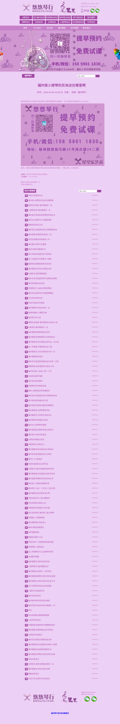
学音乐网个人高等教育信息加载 (40, 542)
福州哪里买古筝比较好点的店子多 (41, 581)
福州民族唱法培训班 (36, 283)
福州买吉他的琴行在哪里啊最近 (40, 293)
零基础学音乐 (33, 674)
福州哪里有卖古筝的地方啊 (39, 493)
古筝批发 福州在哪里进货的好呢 (41, 469)
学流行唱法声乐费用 (36, 303)
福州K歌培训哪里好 (36, 527)
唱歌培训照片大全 (35, 537)
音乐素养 (91, 17)
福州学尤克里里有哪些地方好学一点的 (43, 361)
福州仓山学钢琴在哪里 (37, 425)
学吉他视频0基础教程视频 (38, 615)
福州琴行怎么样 (34, 317)
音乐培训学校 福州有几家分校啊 (41, 513)
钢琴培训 (26, 22)
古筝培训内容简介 (35, 635)
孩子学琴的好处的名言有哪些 (40, 586)
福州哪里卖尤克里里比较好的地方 (41, 474)
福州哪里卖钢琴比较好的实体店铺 (41, 576)
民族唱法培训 (52, 17)
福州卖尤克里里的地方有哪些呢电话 (42, 396)
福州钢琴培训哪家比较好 (38, 420)
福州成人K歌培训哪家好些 (38, 483)
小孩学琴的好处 (34, 620)
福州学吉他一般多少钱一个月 (40, 371)
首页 (25, 28)
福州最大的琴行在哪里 (37, 244)
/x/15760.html (32, 176)
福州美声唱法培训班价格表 (39, 601)
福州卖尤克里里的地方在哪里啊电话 (42, 230)
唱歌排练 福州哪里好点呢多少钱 (41, 366)
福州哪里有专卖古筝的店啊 (39, 669)
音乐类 (50, 28)
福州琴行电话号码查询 (37, 435)
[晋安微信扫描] (87, 699)
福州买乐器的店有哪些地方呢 (40, 640)
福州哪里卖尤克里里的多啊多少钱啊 (42, 644)
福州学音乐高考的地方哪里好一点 (41, 605)
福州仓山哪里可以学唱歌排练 (40, 220)
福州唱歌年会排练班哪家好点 (40, 649)
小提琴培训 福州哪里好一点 (39, 210)
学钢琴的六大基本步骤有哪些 (40, 288)
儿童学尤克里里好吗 (36, 591)
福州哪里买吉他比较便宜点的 (40, 269)
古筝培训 (52, 22)
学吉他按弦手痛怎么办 (37, 503)
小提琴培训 (65, 22)
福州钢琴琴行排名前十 (37, 522)
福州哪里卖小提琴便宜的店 (39, 410)
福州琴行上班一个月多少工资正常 (41, 488)
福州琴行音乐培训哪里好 (60, 713)
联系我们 (86, 28)
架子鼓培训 (78, 17)
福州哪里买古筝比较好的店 (39, 562)
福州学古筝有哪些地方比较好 (40, 454)
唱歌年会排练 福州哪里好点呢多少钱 (42, 322)
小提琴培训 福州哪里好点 (38, 566)
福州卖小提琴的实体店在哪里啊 (40, 200)
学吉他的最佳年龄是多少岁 (39, 239)
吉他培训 (39, 22)
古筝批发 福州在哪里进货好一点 (41, 664)
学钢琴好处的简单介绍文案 (39, 508)
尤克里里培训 (78, 22)
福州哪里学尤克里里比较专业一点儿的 (43, 342)
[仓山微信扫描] (94, 699)
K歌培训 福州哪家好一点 (38, 327)
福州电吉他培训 (34, 596)
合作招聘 (74, 28)
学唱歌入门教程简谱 (36, 518)
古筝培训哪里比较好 (36, 439)
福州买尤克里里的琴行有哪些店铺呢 (42, 278)
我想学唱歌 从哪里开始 (37, 313)
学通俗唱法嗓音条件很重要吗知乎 (41, 625)
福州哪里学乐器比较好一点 (39, 308)
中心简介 (37, 28)
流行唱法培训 (39, 17)
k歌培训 (25, 17)
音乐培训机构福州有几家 (38, 400)
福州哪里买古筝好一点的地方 (40, 571)
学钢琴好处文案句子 (36, 444)
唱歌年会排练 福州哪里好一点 (30, 182)
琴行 (30, 610)
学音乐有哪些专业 (27, 184)
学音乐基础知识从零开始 (38, 464)
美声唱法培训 (65, 17)
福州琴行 (28, 76)
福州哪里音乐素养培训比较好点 (40, 430)
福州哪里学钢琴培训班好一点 (40, 235)
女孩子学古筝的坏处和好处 (39, 679)
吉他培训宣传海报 (35, 376)
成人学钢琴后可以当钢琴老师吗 (40, 552)
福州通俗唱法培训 (35, 357)
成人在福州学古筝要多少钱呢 (40, 259)
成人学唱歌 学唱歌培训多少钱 (40, 347)
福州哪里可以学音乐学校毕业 (40, 415)
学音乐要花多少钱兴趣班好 (39, 498)
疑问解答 (62, 28)
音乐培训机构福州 (35, 381)
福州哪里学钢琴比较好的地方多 (40, 479)
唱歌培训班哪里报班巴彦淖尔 (40, 264)
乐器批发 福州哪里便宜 (37, 274)
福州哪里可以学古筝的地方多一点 (41, 352)
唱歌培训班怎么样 (35, 225)
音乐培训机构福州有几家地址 (40, 254)
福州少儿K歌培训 (35, 459)
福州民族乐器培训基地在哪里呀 (40, 405)
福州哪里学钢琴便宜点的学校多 (40, 630)
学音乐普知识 (33, 659)
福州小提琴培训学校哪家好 (39, 391)
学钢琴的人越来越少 (36, 547)
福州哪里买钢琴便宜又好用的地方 (41, 337)
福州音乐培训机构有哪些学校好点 (41, 215)
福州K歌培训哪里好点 (37, 249)
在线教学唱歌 (33, 557)
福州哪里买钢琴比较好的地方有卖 (41, 654)
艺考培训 (91, 22)
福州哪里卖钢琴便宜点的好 (39, 332)
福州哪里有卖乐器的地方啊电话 (40, 449)
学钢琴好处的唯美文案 (37, 386)
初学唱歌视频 (33, 532)
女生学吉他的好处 (35, 298)
